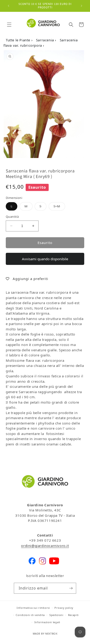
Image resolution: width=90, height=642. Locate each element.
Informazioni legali (47, 622)
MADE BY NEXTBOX (45, 633)
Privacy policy (63, 607)
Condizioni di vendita (30, 615)
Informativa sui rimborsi (33, 607)
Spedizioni (56, 615)
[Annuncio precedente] (8, 6)
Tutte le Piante (18, 40)
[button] (9, 25)
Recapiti (73, 615)
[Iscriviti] (71, 588)
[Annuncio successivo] (81, 6)
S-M (59, 206)
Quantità (12, 216)
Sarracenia (45, 40)
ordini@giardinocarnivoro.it (45, 545)
